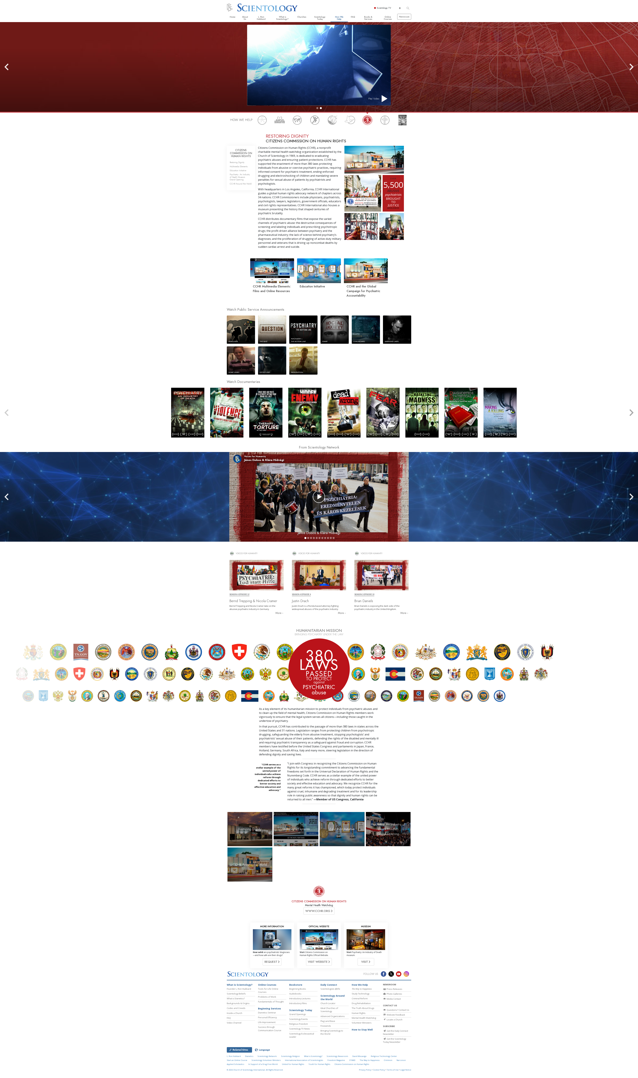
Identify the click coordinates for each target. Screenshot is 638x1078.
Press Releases (394, 989)
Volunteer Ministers (362, 1022)
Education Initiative (238, 170)
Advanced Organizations (332, 1016)
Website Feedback (395, 1014)
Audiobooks (295, 993)
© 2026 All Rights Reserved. (255, 1070)
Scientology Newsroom (337, 1056)
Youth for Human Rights (319, 1064)
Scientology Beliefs (236, 993)
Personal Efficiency (267, 1017)
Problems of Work (267, 996)
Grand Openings (297, 1014)
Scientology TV (384, 7)
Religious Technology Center (384, 1056)
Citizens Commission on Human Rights (351, 1064)
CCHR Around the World (241, 183)
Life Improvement (266, 1022)
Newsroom (404, 16)
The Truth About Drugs (363, 1008)
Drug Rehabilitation (361, 1003)
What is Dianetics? (236, 998)
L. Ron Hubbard (261, 18)
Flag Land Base (327, 1021)
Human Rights (359, 1013)
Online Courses (388, 18)
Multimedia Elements (239, 166)
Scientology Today (319, 18)
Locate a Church (394, 1019)
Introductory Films (298, 1003)
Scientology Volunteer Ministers (266, 1060)
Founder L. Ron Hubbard (239, 988)
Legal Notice (405, 1070)
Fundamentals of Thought (271, 1001)
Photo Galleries (394, 993)
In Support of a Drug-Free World (263, 1064)
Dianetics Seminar (267, 1012)
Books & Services (368, 18)
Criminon (388, 1060)
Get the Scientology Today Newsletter (394, 1040)
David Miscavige (359, 1056)
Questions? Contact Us (397, 1009)
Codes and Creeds (236, 1008)
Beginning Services (269, 1008)
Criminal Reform (360, 998)
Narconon (401, 1060)
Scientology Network (267, 1056)
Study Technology (360, 993)
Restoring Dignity (237, 162)
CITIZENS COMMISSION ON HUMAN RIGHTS (241, 153)
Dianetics (249, 1056)
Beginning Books (297, 988)
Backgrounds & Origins (238, 1003)
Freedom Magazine (336, 1060)
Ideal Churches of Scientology (329, 1010)
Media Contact (393, 998)
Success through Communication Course (269, 1029)
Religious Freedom (298, 1023)
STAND (352, 1060)
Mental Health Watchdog (364, 1017)
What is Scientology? (282, 18)
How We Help (339, 18)
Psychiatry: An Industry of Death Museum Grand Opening (240, 177)
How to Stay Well (362, 1029)
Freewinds (325, 1025)
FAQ (353, 16)
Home (232, 16)
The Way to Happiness (369, 1060)
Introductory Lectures (300, 998)
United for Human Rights (293, 1064)
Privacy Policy (365, 1070)
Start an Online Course (237, 1060)
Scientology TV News (299, 1028)
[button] (317, 108)
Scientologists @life (330, 988)
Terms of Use (393, 1070)
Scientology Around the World (332, 997)
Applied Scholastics (235, 1064)
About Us (245, 18)
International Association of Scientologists (304, 1060)
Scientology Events (298, 1019)
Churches (301, 16)
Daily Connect (328, 984)
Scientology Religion (290, 1056)
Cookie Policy (379, 1070)
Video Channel (234, 1022)
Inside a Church (234, 1013)
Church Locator (327, 1003)
